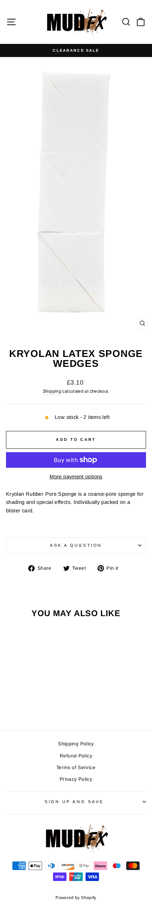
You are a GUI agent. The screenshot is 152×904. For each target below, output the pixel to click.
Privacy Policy (76, 779)
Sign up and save (74, 801)
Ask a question (76, 545)
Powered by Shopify (76, 897)
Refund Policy (76, 755)
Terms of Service (76, 767)
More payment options (75, 476)
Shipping (52, 391)
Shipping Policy (76, 743)
